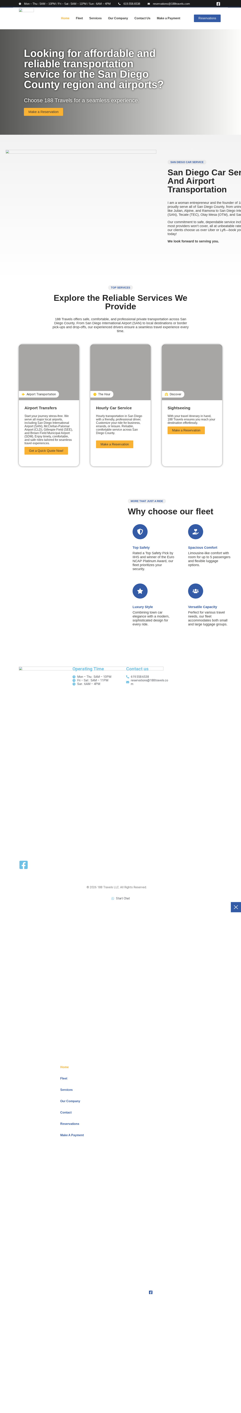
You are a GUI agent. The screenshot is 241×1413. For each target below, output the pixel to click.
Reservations (69, 1123)
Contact (66, 1112)
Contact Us (142, 18)
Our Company (118, 18)
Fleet (79, 18)
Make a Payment (168, 18)
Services (95, 18)
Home (65, 18)
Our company (70, 1101)
